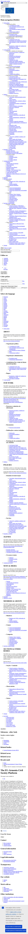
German (5, 300)
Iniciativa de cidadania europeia (16, 84)
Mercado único (12, 129)
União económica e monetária (16, 106)
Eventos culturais (13, 159)
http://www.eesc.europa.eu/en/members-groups (14, 612)
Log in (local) (9, 723)
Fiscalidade (11, 132)
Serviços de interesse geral (15, 127)
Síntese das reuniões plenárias (16, 61)
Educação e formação (14, 107)
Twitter (5, 262)
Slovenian (5, 325)
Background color (5, 283)
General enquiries (7, 845)
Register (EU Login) (11, 726)
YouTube (5, 269)
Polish (4, 319)
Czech (4, 298)
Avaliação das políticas (14, 74)
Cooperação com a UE (14, 39)
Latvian (5, 316)
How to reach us (7, 843)
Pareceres (11, 54)
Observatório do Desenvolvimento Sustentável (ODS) (17, 227)
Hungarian (5, 312)
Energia (11, 109)
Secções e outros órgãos (8, 203)
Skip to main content (5, 1)
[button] (4, 831)
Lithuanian (5, 314)
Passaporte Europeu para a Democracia (18, 81)
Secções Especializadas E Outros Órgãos (12, 764)
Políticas (5, 94)
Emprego (11, 108)
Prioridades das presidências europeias (17, 40)
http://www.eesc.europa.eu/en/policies (17, 472)
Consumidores (12, 102)
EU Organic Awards (13, 89)
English (5, 303)
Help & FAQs (9, 722)
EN (4, 778)
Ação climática (12, 99)
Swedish (5, 326)
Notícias (8, 162)
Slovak (5, 323)
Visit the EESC (6, 844)
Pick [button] (23, 281)
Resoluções (11, 58)
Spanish (5, 304)
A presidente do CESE (14, 25)
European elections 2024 (14, 77)
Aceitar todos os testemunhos (13, 926)
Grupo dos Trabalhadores (15, 189)
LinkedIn (6, 258)
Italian (4, 313)
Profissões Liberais (13, 199)
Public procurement (7, 889)
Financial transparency (8, 870)
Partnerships (12, 92)
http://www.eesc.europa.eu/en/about (11, 341)
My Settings (9, 720)
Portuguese (5, 321)
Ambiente (11, 112)
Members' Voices (10, 168)
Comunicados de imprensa (12, 163)
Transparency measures (8, 867)
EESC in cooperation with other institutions (13, 897)
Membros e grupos (7, 179)
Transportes (11, 134)
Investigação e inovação (14, 126)
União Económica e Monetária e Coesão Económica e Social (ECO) (17, 206)
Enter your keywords (5, 249)
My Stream (8, 721)
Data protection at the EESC (9, 860)
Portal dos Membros (13, 185)
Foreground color (4, 281)
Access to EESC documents (9, 868)
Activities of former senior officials (11, 872)
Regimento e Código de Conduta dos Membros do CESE (17, 46)
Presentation (15, 80)
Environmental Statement (9, 861)
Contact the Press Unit (11, 172)
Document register (7, 851)
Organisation (6, 741)
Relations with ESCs (14, 93)
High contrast (4, 273)
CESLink (5, 899)
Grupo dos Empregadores (15, 187)
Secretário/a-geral (13, 34)
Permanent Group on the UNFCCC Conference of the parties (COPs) (17, 243)
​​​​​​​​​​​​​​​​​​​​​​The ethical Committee (14, 48)
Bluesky (5, 263)
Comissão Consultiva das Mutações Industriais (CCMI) (17, 220)
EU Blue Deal (12, 145)
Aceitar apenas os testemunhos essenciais (16, 930)
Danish (5, 299)
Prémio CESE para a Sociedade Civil (17, 79)
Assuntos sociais (13, 130)
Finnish (5, 307)
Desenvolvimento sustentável (15, 131)
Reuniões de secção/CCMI (12, 152)
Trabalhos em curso (13, 60)
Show (2, 837)
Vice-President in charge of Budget (17, 29)
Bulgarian (5, 296)
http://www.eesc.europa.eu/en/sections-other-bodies (15, 662)
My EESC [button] (5, 716)
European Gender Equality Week (16, 143)
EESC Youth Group (13, 241)
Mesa (10, 30)
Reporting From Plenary (11, 167)
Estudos (11, 71)
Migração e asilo (13, 125)
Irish (4, 309)
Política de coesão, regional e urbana (17, 101)
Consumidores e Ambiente (15, 195)
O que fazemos (6, 49)
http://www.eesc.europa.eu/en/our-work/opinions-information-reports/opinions (14, 399)
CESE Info (8, 166)
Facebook (6, 260)
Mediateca (8, 176)
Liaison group (6, 898)
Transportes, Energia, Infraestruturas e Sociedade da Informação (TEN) (17, 211)
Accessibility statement (8, 874)
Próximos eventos (13, 157)
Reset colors (10, 286)
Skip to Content (7, 247)
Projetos (11, 72)
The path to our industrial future (16, 85)
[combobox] (24, 287)
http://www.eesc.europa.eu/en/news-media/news (14, 576)
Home (4, 763)
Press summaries (10, 164)
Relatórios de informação (15, 56)
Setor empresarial (13, 111)
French (5, 308)
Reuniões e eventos (7, 149)
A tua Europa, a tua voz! (14, 83)
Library (5, 853)
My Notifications (10, 718)
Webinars (11, 155)
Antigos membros (13, 184)
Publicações (12, 69)
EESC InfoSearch (7, 854)
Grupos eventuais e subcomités (16, 232)
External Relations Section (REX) (11, 750)
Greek (4, 302)
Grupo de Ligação (13, 233)
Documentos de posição (14, 57)
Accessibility (3, 271)
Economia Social (13, 200)
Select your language (5, 287)
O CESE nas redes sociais (12, 171)
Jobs (4, 887)
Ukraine (5, 245)
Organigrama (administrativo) (16, 35)
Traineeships (6, 888)
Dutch (4, 318)
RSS (4, 881)
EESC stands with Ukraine (15, 90)
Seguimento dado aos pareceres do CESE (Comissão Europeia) (17, 63)
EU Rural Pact (12, 148)
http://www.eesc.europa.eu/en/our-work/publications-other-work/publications (13, 401)
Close (16, 286)
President (5, 177)
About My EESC (10, 717)
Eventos (11, 158)
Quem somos (6, 23)
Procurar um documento (14, 66)
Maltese (5, 317)
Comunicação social (8, 161)
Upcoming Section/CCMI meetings (14, 153)
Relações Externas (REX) (15, 218)
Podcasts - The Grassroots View (13, 170)
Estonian (5, 305)
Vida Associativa (13, 198)
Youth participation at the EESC (16, 144)
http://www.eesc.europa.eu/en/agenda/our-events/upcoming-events (13, 546)
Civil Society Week (13, 76)
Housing (11, 120)
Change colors (4, 279)
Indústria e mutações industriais (16, 121)
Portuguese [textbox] (24, 287)
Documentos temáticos (14, 70)
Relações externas (13, 113)
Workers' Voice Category (15, 194)
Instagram (6, 259)
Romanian (5, 322)
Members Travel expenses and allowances (12, 871)
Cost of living (12, 147)
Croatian (5, 310)
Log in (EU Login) (10, 725)
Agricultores (12, 196)
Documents (6, 744)
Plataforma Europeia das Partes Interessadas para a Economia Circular (17, 141)
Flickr (5, 264)
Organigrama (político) (14, 31)
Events (5, 743)
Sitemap (5, 880)
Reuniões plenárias (10, 150)
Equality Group (12, 240)
